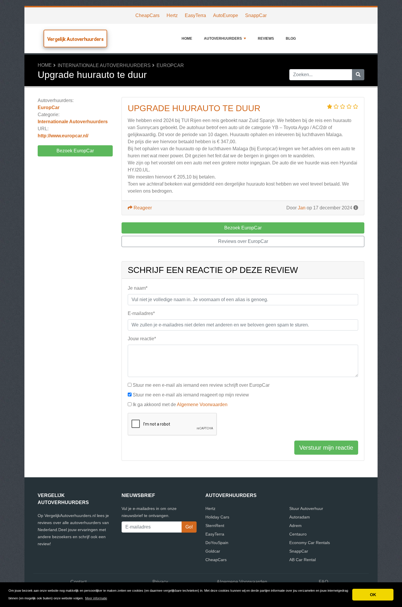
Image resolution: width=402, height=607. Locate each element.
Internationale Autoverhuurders (104, 65)
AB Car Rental (302, 559)
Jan (301, 207)
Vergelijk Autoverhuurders (75, 39)
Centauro (298, 534)
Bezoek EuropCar (75, 150)
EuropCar (170, 65)
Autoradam (299, 517)
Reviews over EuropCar (243, 241)
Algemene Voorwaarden (202, 404)
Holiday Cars (217, 517)
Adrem (295, 525)
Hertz (172, 15)
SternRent (214, 525)
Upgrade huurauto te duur (194, 108)
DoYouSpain (216, 542)
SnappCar (256, 15)
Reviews (266, 38)
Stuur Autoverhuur (306, 508)
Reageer (142, 207)
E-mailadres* (141, 313)
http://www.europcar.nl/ (63, 135)
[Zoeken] (358, 74)
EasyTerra (195, 15)
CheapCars (147, 15)
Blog (291, 38)
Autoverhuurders (223, 38)
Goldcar (212, 551)
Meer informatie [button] (96, 598)
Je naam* (137, 288)
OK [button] (373, 594)
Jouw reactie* (142, 338)
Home (187, 38)
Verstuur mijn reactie (326, 447)
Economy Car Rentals (309, 542)
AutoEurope (225, 15)
